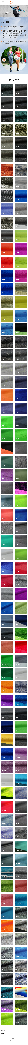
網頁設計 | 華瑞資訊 (14, 1040)
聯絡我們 (3, 1033)
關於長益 (3, 1030)
